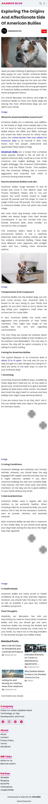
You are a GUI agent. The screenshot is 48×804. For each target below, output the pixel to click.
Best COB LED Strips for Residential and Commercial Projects (12, 648)
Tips (44, 31)
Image (4, 112)
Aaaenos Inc (15, 31)
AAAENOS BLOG (11, 3)
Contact (4, 737)
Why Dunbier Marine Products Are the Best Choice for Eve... (35, 674)
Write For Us (6, 760)
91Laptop (4, 780)
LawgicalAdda (7, 789)
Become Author (8, 763)
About (3, 734)
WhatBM (4, 777)
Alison (30, 680)
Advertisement (24, 801)
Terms (3, 743)
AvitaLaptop (6, 786)
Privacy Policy (7, 740)
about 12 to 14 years (11, 360)
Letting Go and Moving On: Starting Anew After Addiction (12, 683)
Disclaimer (5, 746)
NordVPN (4, 783)
